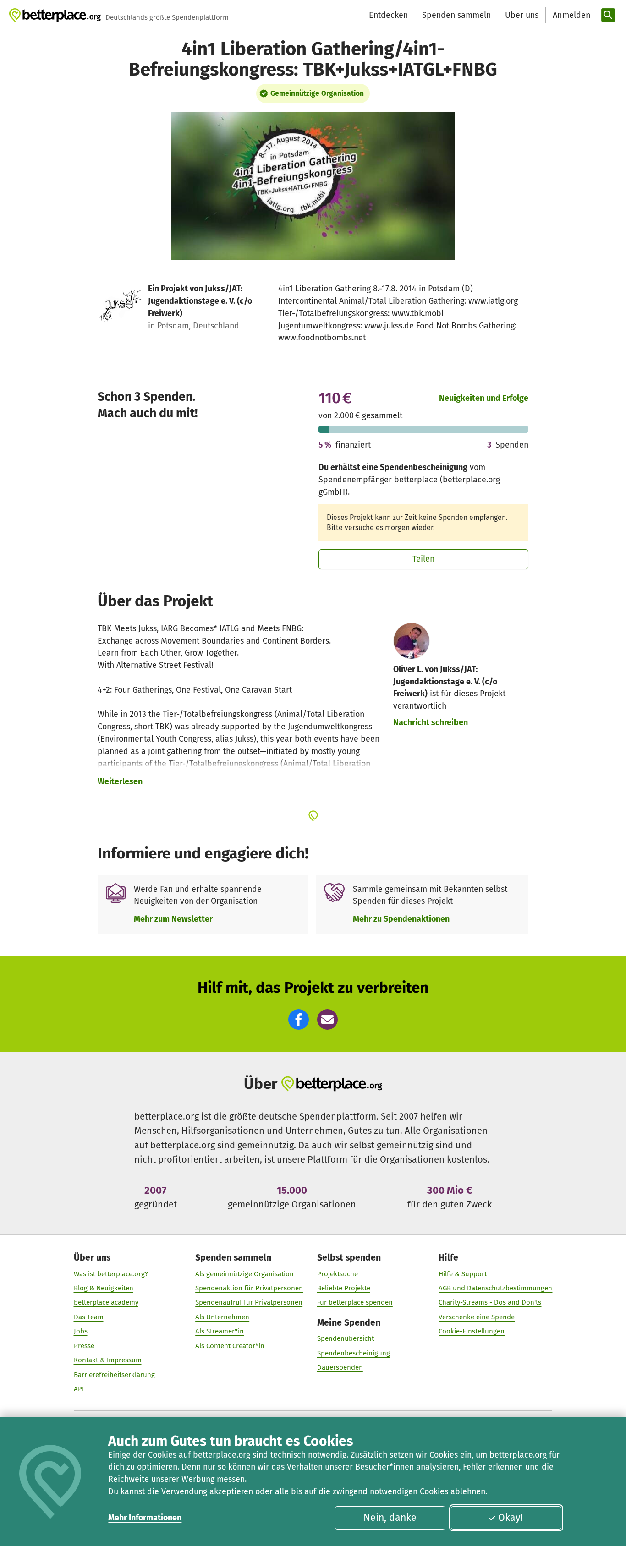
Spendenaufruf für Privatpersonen (248, 1302)
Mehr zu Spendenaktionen (401, 919)
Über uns (521, 15)
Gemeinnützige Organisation (317, 93)
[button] (298, 1019)
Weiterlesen (120, 781)
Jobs (81, 1331)
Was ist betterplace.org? (111, 1274)
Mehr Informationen (144, 1518)
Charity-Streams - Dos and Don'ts (490, 1302)
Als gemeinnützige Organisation (244, 1274)
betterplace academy (106, 1302)
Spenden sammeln (456, 15)
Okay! (510, 1518)
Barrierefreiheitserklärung (114, 1375)
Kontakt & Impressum (108, 1360)
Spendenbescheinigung (353, 1353)
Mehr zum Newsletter (173, 919)
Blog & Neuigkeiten (103, 1288)
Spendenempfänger (355, 480)
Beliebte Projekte (343, 1288)
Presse (84, 1346)
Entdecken (388, 15)
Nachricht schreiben (430, 722)
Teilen (423, 559)
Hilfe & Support (463, 1274)
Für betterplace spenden (355, 1302)
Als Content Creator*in (229, 1346)
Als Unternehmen (222, 1317)
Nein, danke (390, 1518)
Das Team (89, 1317)
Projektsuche (337, 1274)
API (79, 1389)
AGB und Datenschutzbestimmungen (495, 1288)
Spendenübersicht (345, 1338)
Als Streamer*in (219, 1331)
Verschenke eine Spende (477, 1317)
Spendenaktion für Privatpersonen (249, 1288)
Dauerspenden (340, 1367)
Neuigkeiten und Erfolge (483, 398)
